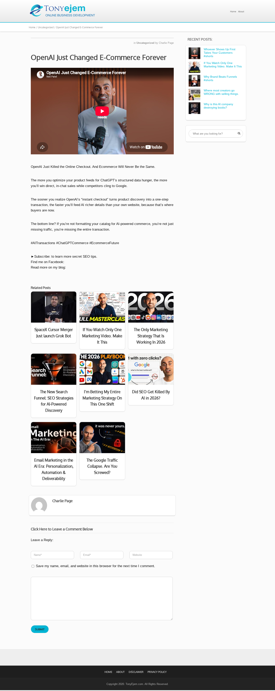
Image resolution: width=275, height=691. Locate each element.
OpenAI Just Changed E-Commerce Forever (98, 57)
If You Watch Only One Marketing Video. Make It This (223, 64)
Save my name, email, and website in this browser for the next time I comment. (95, 566)
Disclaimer (136, 671)
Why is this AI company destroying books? (218, 105)
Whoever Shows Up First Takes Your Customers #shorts (219, 53)
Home (233, 11)
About (241, 11)
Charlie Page (166, 42)
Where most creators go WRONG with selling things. (221, 92)
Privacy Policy (157, 671)
